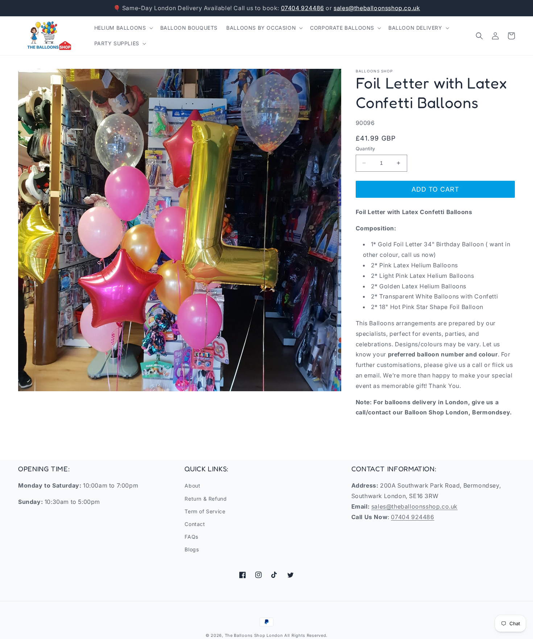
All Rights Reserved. (305, 635)
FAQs (191, 537)
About (192, 486)
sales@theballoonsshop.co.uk (377, 8)
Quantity (365, 148)
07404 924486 (302, 8)
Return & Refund (206, 499)
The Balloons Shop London (254, 635)
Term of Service (205, 511)
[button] (123, 28)
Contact (195, 524)
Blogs (192, 549)
